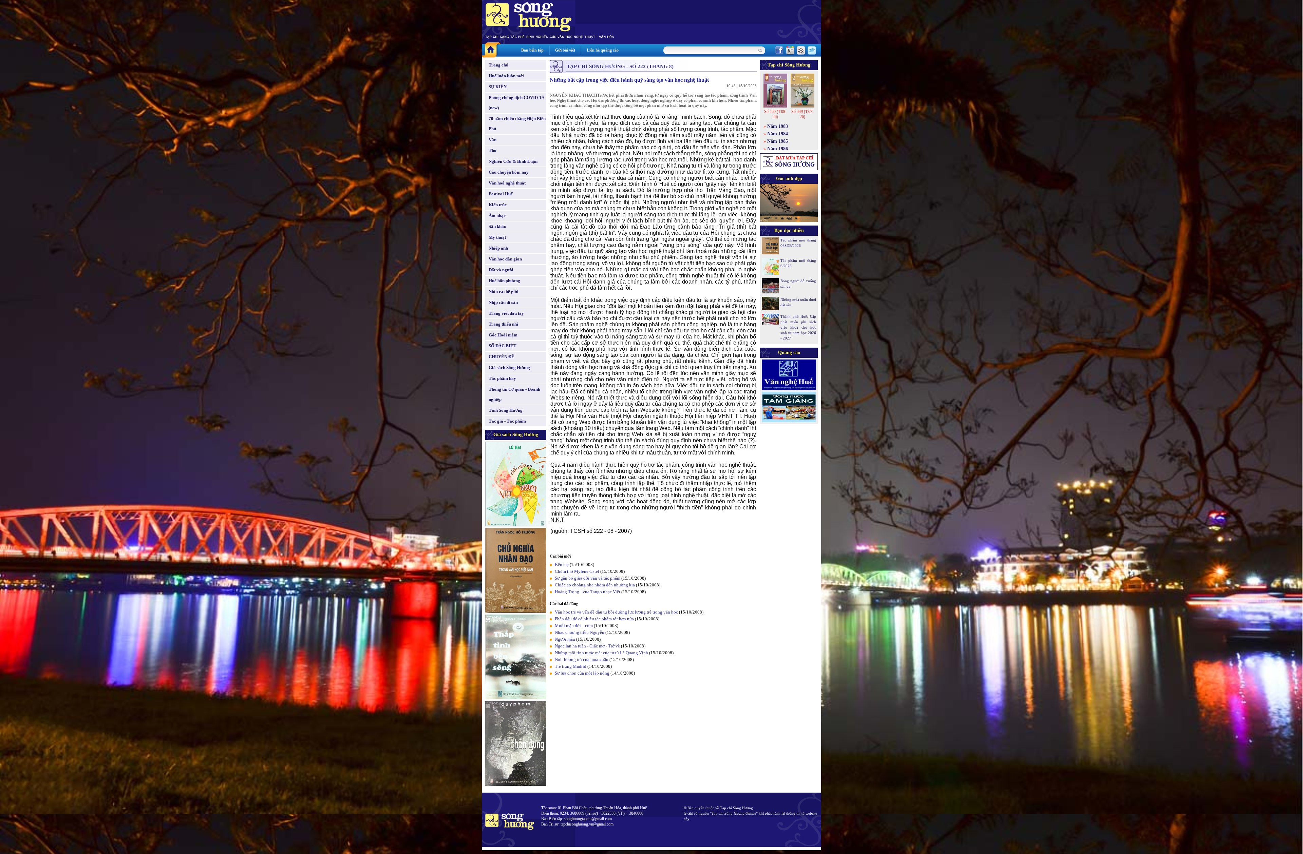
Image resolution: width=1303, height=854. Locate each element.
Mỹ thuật (497, 237)
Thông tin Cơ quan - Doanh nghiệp (514, 394)
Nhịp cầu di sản (503, 302)
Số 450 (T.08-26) (775, 114)
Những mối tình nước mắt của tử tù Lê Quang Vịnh (601, 652)
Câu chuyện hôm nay (509, 172)
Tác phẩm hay (502, 378)
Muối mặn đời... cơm (574, 625)
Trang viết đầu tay (506, 313)
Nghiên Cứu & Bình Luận (513, 161)
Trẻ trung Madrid (570, 666)
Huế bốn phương (504, 280)
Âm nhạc (497, 215)
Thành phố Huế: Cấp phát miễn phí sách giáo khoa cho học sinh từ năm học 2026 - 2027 (798, 327)
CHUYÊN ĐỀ (501, 356)
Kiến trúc (498, 204)
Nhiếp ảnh (498, 248)
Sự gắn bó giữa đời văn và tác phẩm (587, 578)
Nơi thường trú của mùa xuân (581, 659)
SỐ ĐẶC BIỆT (502, 345)
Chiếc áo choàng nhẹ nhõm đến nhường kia (595, 584)
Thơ (492, 150)
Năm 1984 (777, 133)
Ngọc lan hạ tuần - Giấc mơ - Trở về (587, 645)
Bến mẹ (562, 564)
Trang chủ (498, 64)
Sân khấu (497, 226)
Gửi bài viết (565, 50)
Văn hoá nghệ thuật (507, 183)
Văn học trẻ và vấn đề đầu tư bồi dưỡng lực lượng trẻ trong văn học (616, 612)
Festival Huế (501, 193)
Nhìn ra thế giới (503, 291)
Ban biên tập (532, 50)
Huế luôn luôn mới (506, 75)
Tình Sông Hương (506, 410)
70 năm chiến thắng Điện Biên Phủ (517, 123)
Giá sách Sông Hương (509, 367)
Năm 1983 (777, 126)
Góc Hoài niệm (503, 334)
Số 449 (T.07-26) (802, 114)
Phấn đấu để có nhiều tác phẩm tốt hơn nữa (594, 618)
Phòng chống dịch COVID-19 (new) (516, 102)
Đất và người (501, 269)
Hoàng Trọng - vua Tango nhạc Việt (587, 591)
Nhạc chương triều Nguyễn (579, 632)
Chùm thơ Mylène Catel (577, 571)
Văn (492, 139)
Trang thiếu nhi (503, 324)
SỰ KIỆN (498, 86)
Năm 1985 (777, 141)
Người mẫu (565, 639)
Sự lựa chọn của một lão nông (582, 673)
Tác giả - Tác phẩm (507, 421)
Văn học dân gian (505, 258)
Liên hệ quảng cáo (603, 50)
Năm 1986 (777, 148)
